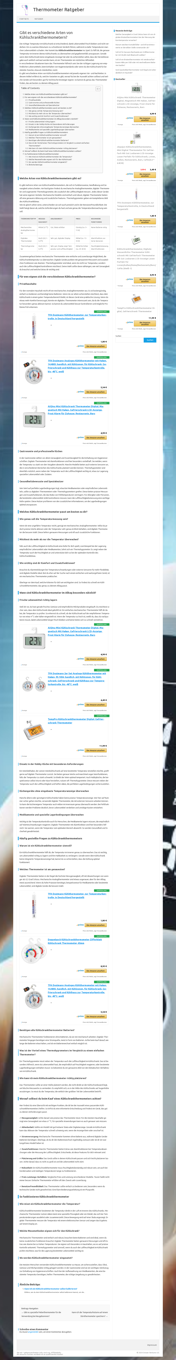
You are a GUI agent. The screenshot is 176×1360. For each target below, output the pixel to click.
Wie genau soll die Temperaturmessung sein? (46, 111)
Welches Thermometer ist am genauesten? (45, 138)
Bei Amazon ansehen (96, 346)
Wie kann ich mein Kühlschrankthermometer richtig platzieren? (53, 148)
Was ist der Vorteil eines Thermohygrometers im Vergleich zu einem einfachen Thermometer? (59, 144)
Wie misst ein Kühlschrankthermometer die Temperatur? (50, 157)
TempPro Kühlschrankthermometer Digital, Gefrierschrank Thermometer (136, 310)
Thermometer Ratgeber (58, 9)
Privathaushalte (35, 100)
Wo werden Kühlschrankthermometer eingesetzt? (48, 162)
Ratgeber (39, 19)
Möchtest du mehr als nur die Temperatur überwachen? (50, 113)
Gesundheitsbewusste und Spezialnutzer (44, 105)
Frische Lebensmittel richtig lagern (42, 122)
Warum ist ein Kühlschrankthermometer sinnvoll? (47, 135)
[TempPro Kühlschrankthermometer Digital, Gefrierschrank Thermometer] (136, 299)
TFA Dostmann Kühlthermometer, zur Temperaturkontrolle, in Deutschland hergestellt (135, 206)
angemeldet (33, 1332)
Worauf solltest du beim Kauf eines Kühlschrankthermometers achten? (53, 151)
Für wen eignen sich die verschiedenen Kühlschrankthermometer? (51, 97)
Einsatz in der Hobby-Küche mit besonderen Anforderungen (52, 124)
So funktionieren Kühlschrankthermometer (42, 154)
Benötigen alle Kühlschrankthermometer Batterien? (49, 140)
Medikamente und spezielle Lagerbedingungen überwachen (51, 130)
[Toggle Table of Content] (97, 88)
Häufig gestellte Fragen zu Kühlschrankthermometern (46, 132)
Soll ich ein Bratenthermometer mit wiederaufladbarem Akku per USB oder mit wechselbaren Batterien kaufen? (136, 62)
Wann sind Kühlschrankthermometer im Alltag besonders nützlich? (51, 119)
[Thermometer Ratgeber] (23, 15)
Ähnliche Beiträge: (35, 165)
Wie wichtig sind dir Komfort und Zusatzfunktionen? (49, 116)
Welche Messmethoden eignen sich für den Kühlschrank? (50, 159)
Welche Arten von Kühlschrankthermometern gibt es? (46, 94)
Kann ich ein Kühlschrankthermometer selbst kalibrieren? (50, 1289)
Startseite (24, 19)
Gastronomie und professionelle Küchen (44, 103)
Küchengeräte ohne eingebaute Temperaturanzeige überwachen (54, 127)
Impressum (152, 1345)
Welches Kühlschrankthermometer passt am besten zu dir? (48, 108)
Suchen (118, 336)
